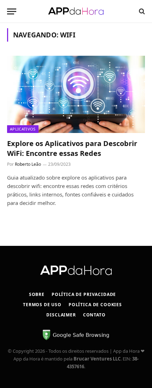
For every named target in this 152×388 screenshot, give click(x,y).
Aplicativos (23, 129)
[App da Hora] (76, 11)
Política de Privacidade (84, 294)
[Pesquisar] (141, 11)
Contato (94, 315)
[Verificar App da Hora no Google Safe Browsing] (76, 339)
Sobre (37, 294)
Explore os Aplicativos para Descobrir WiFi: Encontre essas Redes (72, 148)
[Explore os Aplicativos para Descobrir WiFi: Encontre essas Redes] (76, 94)
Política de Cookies (95, 305)
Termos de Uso (42, 305)
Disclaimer (61, 315)
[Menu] (11, 11)
